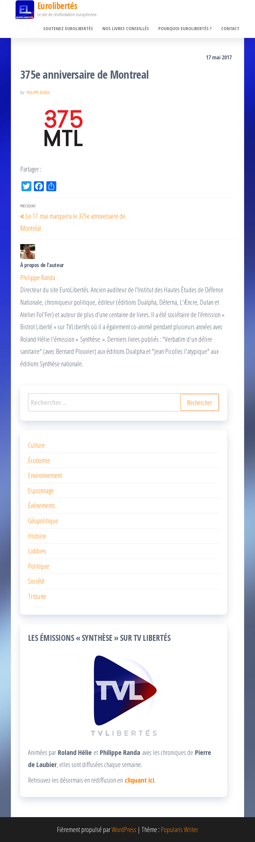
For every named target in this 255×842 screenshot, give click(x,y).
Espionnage (41, 490)
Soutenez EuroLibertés (68, 28)
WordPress (124, 829)
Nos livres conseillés (125, 28)
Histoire (37, 535)
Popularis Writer (179, 829)
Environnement (45, 475)
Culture (36, 445)
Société (36, 580)
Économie (39, 460)
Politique (38, 566)
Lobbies (37, 550)
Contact (230, 28)
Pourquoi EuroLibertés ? (185, 28)
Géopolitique (43, 520)
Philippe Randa (38, 92)
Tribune (37, 596)
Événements (41, 505)
